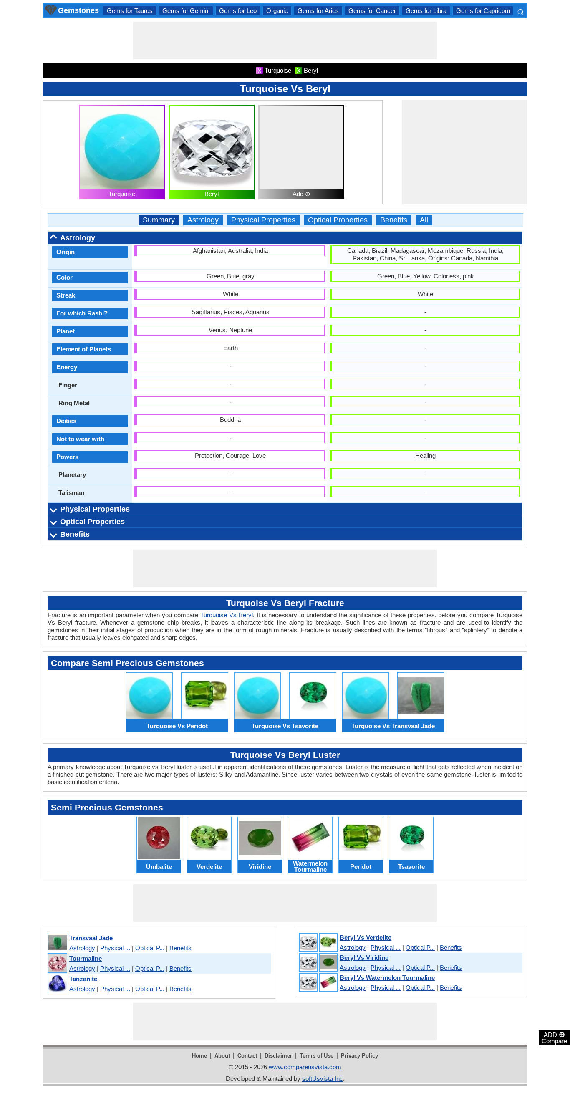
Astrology (203, 220)
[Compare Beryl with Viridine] (318, 962)
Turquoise (121, 193)
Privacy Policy (359, 1055)
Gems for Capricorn (483, 10)
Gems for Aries (318, 10)
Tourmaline (85, 958)
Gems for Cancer (372, 10)
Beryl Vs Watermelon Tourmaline (387, 977)
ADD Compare (554, 1037)
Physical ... (115, 948)
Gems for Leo (238, 10)
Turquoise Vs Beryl (226, 614)
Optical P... (149, 948)
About (222, 1055)
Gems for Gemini (185, 10)
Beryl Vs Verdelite (365, 937)
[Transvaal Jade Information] (57, 943)
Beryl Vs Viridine (364, 957)
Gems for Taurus (130, 10)
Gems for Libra (426, 10)
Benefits (393, 220)
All (424, 220)
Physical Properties (263, 220)
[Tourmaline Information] (57, 963)
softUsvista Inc (322, 1078)
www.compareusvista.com (305, 1066)
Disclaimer (278, 1055)
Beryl (211, 193)
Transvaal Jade (91, 937)
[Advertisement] (285, 40)
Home (199, 1055)
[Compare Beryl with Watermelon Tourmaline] (318, 982)
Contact (247, 1055)
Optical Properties (338, 220)
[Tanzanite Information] (57, 984)
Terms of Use (316, 1055)
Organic (277, 10)
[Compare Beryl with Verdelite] (318, 942)
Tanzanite (83, 978)
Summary (159, 220)
